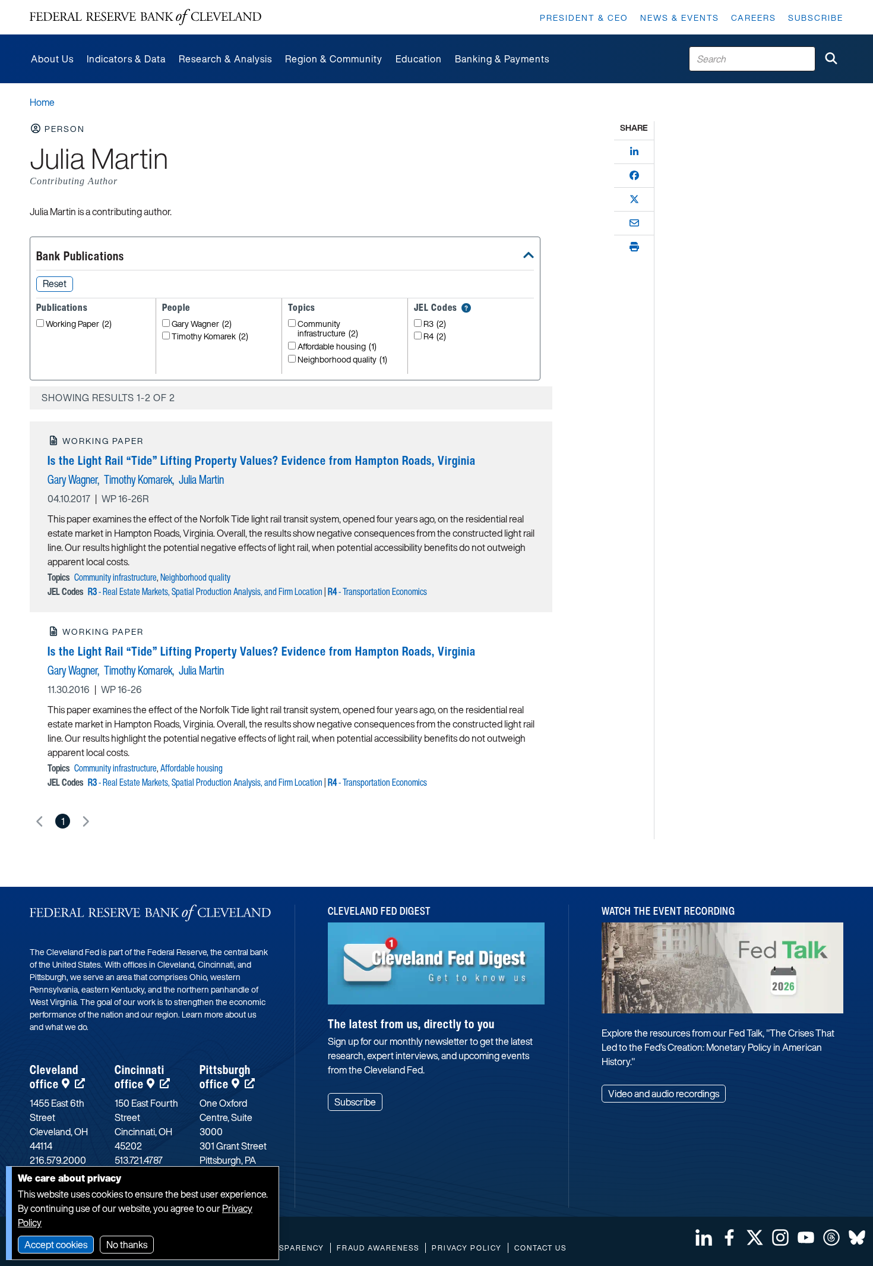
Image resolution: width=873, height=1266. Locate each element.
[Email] (634, 223)
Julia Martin (201, 479)
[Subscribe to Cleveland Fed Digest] (436, 967)
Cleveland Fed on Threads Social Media (831, 1237)
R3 (434, 324)
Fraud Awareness (378, 1248)
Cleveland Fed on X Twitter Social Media (755, 1237)
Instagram (780, 1237)
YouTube (806, 1237)
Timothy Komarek (210, 337)
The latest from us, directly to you (411, 1023)
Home (42, 102)
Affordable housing (337, 347)
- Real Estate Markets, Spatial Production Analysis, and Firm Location (205, 591)
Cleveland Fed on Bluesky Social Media (857, 1237)
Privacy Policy (467, 1248)
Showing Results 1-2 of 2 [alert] (108, 397)
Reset (55, 283)
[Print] (634, 247)
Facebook (729, 1237)
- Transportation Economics (377, 591)
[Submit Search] (830, 58)
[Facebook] (634, 175)
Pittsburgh (225, 1076)
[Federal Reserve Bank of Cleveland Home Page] (145, 17)
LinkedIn (704, 1237)
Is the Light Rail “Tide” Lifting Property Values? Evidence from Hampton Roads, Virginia (262, 460)
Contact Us (540, 1248)
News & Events (679, 17)
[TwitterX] (634, 199)
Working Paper (79, 324)
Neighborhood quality (342, 360)
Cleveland (54, 1076)
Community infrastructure (328, 329)
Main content (57, 6)
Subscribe (815, 17)
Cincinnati (140, 1076)
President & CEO (584, 17)
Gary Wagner (202, 324)
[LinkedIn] (634, 151)
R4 (434, 337)
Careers (753, 17)
